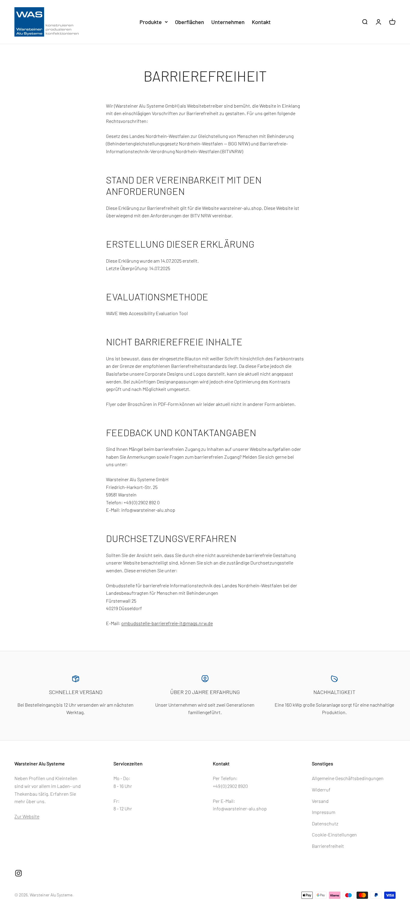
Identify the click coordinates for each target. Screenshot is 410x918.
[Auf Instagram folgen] (18, 873)
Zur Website (26, 816)
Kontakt (261, 22)
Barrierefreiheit (328, 846)
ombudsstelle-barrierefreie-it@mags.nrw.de (167, 623)
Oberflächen (189, 22)
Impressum (323, 812)
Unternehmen (228, 22)
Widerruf (321, 789)
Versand (320, 801)
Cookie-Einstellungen (334, 834)
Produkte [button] (151, 22)
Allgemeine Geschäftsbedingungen (348, 778)
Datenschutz (325, 823)
